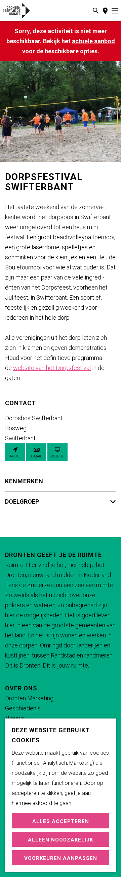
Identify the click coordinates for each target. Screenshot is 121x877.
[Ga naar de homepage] (24, 11)
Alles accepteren (60, 821)
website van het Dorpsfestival (52, 367)
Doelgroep (22, 501)
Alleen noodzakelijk (60, 840)
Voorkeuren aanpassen (60, 858)
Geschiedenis (23, 708)
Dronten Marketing (29, 698)
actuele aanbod (93, 41)
